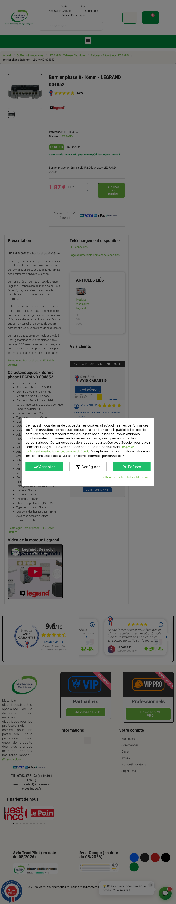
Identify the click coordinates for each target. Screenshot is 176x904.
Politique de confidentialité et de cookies (126, 477)
